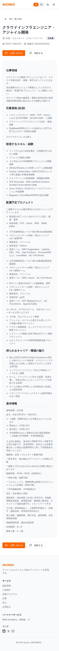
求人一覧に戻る (15, 19)
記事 (4, 598)
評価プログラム (9, 594)
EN (41, 4)
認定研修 (6, 585)
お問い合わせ (16, 53)
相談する (38, 53)
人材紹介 (6, 590)
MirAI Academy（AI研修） (14, 619)
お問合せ (6, 607)
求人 (4, 602)
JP (36, 4)
